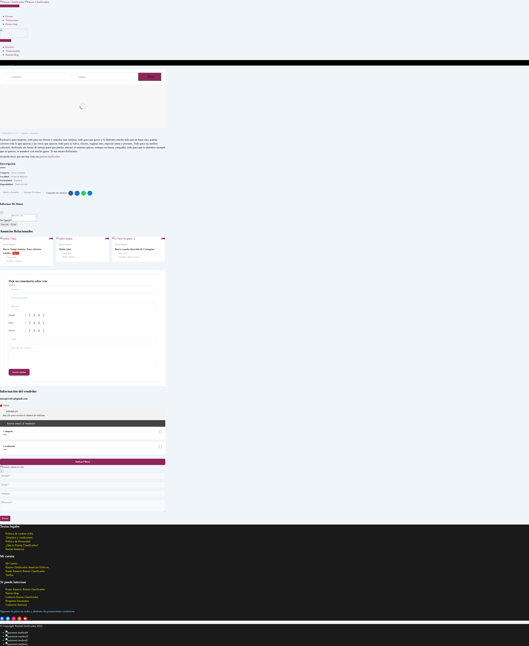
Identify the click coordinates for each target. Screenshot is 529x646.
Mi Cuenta (11, 563)
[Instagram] (14, 619)
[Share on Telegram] (89, 193)
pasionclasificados (49, 156)
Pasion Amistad (9, 245)
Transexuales (12, 20)
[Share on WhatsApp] (83, 193)
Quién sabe (65, 249)
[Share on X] (77, 193)
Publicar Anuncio (10, 6)
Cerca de (4, 224)
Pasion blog (11, 24)
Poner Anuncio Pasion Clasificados (25, 571)
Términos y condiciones (19, 537)
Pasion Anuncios (15, 549)
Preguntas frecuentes (17, 600)
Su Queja (6, 220)
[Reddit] (19, 619)
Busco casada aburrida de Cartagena (134, 249)
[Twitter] (8, 619)
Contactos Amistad (16, 604)
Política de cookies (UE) (19, 533)
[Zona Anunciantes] (1, 9)
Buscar (151, 76)
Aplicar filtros (82, 462)
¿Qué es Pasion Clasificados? (22, 545)
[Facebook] (2, 619)
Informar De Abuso (32, 192)
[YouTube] (25, 619)
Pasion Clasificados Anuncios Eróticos (27, 567)
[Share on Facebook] (70, 193)
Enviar (13, 224)
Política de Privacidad (18, 541)
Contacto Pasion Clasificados (22, 596)
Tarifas (9, 574)
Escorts (9, 16)
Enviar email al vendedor (21, 423)
